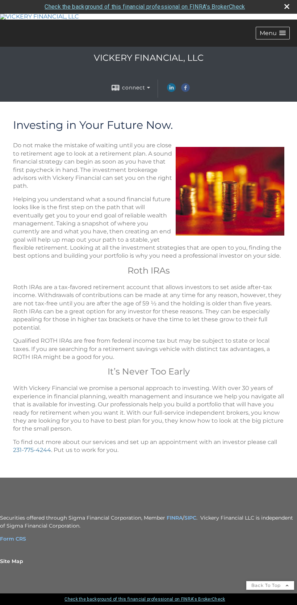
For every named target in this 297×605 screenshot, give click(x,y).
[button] (273, 33)
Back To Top (266, 585)
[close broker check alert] (287, 6)
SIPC (190, 518)
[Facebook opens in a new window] (185, 90)
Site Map (11, 561)
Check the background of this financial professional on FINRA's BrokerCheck (145, 6)
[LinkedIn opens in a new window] (171, 90)
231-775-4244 (32, 450)
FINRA (175, 518)
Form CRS (13, 539)
